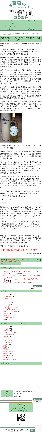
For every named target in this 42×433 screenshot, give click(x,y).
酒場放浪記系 (7, 352)
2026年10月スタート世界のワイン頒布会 (15, 283)
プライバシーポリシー (21, 423)
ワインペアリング (12, 310)
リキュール (6, 304)
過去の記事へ (37, 286)
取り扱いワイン (9, 308)
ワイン (5, 306)
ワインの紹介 (31, 21)
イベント (5, 294)
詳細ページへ (37, 399)
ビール (5, 338)
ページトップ (32, 430)
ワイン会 (5, 313)
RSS (22, 424)
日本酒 (5, 315)
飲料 (4, 357)
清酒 (4, 348)
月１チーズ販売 (7, 317)
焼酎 (11, 33)
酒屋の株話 (6, 355)
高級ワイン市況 (7, 359)
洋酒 (4, 346)
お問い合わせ (31, 29)
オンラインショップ (10, 26)
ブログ (31, 23)
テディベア (6, 302)
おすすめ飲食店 (7, 296)
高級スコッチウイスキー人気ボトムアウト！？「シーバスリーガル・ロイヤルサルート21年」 (10, 261)
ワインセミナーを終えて (10, 312)
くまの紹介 (10, 23)
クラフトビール (7, 300)
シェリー (5, 336)
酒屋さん (5, 353)
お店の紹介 (10, 29)
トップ (10, 21)
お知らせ (5, 298)
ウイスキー (6, 327)
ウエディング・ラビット (29, 259)
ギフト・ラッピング (9, 332)
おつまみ (5, 329)
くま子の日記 (7, 334)
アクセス (31, 26)
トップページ (5, 33)
